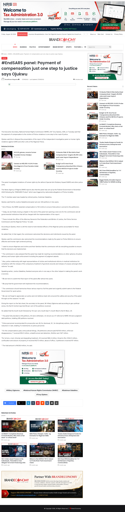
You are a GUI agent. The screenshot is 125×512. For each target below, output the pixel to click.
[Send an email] (18, 79)
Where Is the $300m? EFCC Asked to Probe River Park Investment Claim (41, 461)
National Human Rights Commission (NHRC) (41, 390)
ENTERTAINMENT (44, 47)
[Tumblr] (33, 403)
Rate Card (101, 34)
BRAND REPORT (58, 47)
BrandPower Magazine (11, 79)
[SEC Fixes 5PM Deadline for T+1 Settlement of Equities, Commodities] (70, 450)
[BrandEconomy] (62, 40)
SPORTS (68, 47)
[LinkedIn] (28, 403)
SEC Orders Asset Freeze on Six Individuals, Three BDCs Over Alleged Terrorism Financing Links (13, 461)
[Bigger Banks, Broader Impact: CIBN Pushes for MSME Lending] (92, 182)
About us (93, 34)
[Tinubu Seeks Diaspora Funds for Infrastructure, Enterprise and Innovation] (70, 425)
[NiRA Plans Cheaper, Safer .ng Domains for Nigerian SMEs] (42, 425)
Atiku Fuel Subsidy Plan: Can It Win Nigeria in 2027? (44, 34)
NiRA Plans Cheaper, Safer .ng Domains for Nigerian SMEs (40, 435)
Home (5, 54)
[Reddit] (42, 403)
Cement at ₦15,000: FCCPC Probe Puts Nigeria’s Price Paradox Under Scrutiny (26, 166)
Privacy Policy (118, 34)
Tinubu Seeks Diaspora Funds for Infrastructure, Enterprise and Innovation (69, 436)
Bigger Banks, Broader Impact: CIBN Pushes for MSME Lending (110, 181)
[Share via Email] (52, 403)
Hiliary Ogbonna (13, 390)
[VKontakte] (47, 403)
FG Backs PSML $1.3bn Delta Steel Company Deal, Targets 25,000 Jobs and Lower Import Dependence (69, 154)
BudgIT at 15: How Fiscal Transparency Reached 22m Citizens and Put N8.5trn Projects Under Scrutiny (111, 116)
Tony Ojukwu (42, 395)
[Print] (56, 403)
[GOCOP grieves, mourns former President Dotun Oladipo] (7, 154)
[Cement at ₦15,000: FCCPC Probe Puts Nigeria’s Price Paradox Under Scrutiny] (7, 166)
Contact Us (109, 34)
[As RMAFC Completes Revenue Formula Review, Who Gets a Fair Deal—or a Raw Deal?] (14, 425)
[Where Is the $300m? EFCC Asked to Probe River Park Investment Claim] (42, 450)
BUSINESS (23, 47)
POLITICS (32, 47)
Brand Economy (76, 508)
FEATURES (77, 47)
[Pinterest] (38, 403)
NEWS (15, 47)
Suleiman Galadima (70, 390)
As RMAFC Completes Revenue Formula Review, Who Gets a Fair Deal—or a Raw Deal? (13, 436)
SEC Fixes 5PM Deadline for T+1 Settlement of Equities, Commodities (68, 461)
